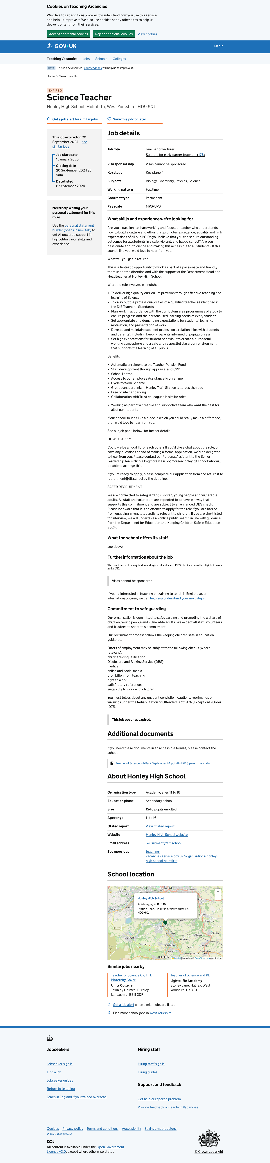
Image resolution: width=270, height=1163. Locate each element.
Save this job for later (129, 119)
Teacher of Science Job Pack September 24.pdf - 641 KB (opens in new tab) (163, 763)
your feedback (93, 68)
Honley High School (151, 898)
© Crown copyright (209, 1151)
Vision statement (59, 1134)
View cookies (147, 34)
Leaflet (177, 958)
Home (51, 76)
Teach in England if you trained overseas (77, 1097)
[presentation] (165, 923)
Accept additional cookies (68, 34)
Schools (101, 59)
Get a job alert (123, 1005)
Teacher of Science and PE (190, 975)
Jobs (86, 59)
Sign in (218, 46)
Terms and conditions (102, 1128)
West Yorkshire (160, 1013)
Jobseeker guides (60, 1080)
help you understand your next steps (177, 598)
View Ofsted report (160, 826)
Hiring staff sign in (151, 1064)
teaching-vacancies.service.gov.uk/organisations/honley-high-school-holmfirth (181, 856)
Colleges (119, 59)
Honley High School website (167, 834)
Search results (68, 76)
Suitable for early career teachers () (175, 155)
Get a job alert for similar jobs (75, 119)
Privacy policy (72, 1128)
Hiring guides (147, 1072)
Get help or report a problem (159, 1099)
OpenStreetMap (202, 958)
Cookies (53, 1128)
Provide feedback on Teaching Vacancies (168, 1107)
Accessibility (131, 1128)
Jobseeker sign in (60, 1064)
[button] (165, 923)
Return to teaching (61, 1089)
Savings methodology (161, 1128)
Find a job (54, 1072)
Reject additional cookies (114, 34)
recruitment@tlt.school (163, 843)
